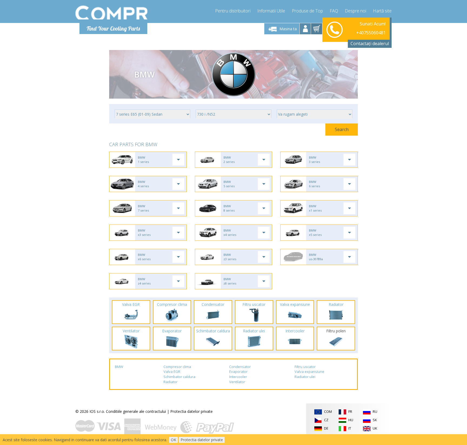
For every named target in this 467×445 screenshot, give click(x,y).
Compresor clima (177, 366)
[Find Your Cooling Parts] (111, 12)
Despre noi (355, 11)
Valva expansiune (309, 371)
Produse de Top (307, 11)
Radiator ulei (305, 376)
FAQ (334, 11)
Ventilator (237, 381)
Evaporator (238, 371)
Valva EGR (172, 371)
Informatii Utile (271, 11)
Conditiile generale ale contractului (136, 411)
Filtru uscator (305, 366)
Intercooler (238, 376)
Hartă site (382, 11)
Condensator (240, 366)
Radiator (171, 381)
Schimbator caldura (179, 376)
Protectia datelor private (191, 411)
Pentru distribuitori (233, 11)
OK (173, 439)
